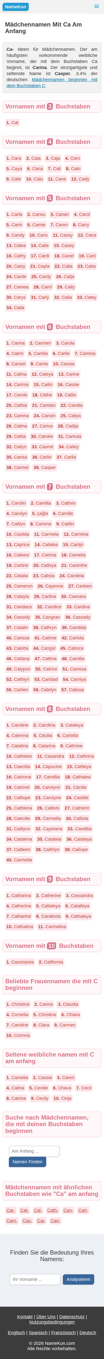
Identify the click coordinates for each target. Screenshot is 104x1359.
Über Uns (46, 1316)
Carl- (83, 1210)
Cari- (55, 1220)
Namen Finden (27, 1161)
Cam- (11, 1220)
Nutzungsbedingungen (52, 1322)
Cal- (38, 1210)
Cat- (24, 1210)
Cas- (27, 1220)
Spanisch (38, 1332)
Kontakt (25, 1316)
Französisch (63, 1332)
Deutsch (88, 1332)
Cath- (52, 1210)
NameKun (15, 6)
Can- (68, 1210)
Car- (10, 1210)
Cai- (41, 1220)
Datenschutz (72, 1316)
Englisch (16, 1332)
